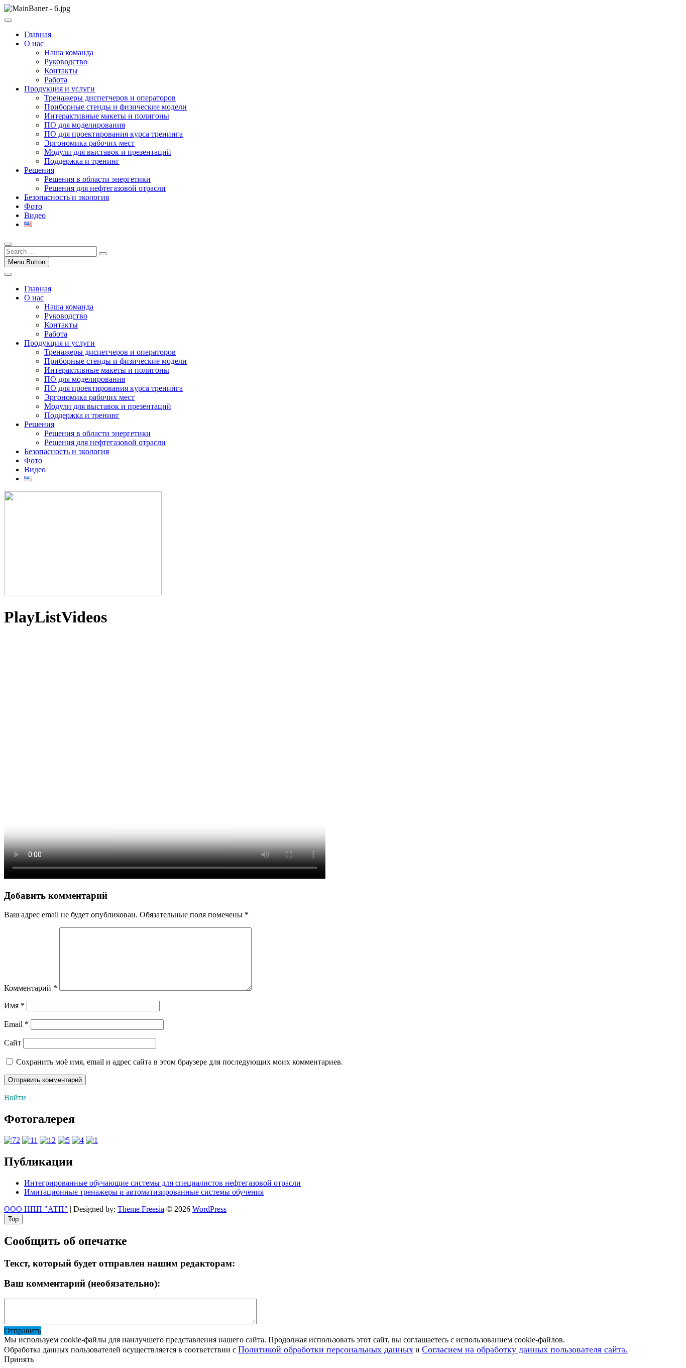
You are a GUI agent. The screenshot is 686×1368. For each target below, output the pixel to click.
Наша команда (68, 52)
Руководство (65, 61)
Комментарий (30, 988)
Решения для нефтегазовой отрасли (105, 188)
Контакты (61, 70)
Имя (14, 1005)
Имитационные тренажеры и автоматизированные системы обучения (144, 1192)
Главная (37, 34)
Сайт (12, 1042)
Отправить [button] (22, 1330)
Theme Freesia (141, 1209)
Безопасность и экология (66, 197)
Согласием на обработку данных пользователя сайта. (525, 1349)
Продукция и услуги (59, 88)
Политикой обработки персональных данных (325, 1349)
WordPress (209, 1209)
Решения (39, 170)
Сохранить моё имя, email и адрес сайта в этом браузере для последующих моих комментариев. (179, 1062)
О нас (34, 43)
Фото (33, 206)
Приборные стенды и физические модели (115, 106)
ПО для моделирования (84, 125)
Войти (15, 1097)
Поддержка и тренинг (82, 161)
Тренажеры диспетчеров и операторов (110, 97)
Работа (55, 79)
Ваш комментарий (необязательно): (82, 1283)
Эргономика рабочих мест (89, 143)
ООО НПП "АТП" (36, 1209)
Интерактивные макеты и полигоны (106, 116)
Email (16, 1024)
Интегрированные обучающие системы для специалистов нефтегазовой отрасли (162, 1183)
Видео (35, 215)
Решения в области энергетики (97, 179)
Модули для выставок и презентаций (107, 152)
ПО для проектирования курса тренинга (113, 134)
